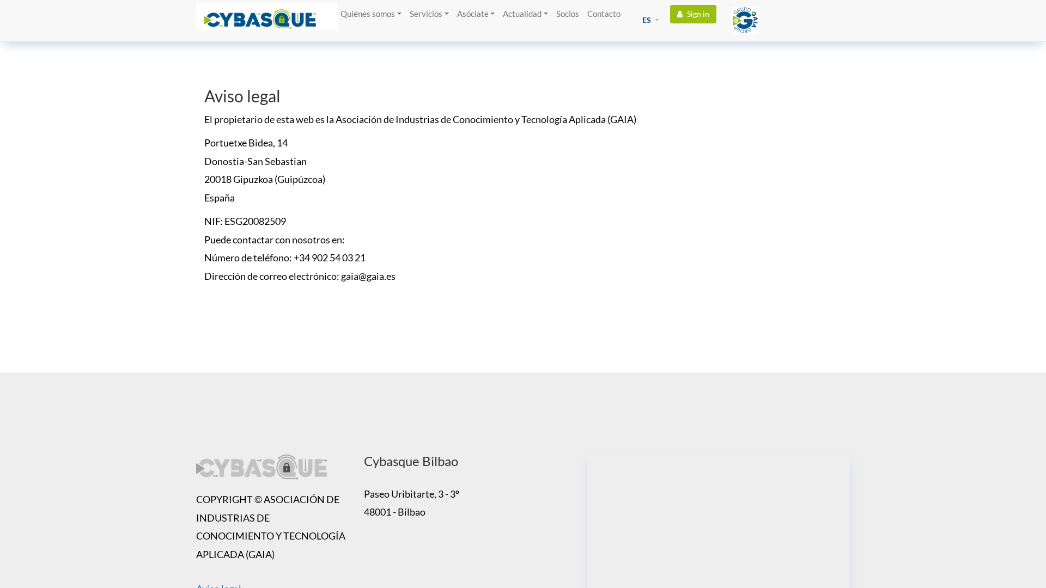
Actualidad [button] (522, 14)
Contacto (604, 14)
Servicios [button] (426, 14)
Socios (567, 14)
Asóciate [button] (473, 14)
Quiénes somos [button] (367, 14)
